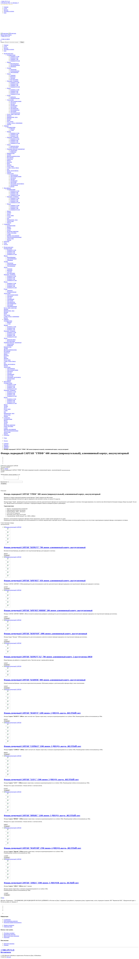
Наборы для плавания (10, 429)
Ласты (5, 267)
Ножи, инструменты (9, 364)
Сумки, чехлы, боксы (10, 361)
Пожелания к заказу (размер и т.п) (10, 474)
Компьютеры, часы (9, 310)
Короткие (9, 270)
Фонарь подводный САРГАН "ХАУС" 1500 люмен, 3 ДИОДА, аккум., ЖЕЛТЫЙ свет (41, 779)
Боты (5, 357)
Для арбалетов (11, 302)
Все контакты (6, 952)
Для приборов (11, 368)
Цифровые (10, 345)
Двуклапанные (11, 266)
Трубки (6, 261)
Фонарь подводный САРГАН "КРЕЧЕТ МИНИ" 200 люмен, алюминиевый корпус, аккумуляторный (48, 610)
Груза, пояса (7, 360)
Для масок (10, 296)
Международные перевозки (11, 936)
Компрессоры (7, 347)
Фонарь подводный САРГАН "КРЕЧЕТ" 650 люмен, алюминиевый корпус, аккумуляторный (45, 580)
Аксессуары (7, 293)
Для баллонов (11, 378)
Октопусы (6, 352)
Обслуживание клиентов (11, 921)
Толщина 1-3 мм (11, 250)
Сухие (9, 323)
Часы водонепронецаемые (11, 430)
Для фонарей (10, 299)
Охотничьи (10, 263)
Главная (6, 7)
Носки (5, 281)
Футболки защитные (9, 425)
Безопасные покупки (9, 934)
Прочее (6, 318)
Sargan (6, 468)
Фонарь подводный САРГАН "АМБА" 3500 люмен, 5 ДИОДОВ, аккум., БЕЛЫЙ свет (41, 883)
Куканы (6, 312)
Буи (5, 362)
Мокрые (9, 322)
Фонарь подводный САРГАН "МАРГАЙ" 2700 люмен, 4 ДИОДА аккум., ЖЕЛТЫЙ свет (42, 848)
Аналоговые (10, 344)
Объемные (10, 260)
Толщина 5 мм (11, 251)
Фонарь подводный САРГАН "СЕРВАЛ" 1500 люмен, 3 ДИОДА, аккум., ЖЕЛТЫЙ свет (42, 746)
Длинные (9, 268)
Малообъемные (11, 257)
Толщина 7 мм (11, 253)
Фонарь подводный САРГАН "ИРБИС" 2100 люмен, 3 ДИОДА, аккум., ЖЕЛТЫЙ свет (42, 815)
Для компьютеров (12, 306)
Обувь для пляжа (8, 426)
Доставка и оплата (9, 11)
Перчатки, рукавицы (9, 274)
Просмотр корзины (9, 943)
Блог (5, 12)
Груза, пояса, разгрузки (10, 308)
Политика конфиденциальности (12, 922)
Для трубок (10, 300)
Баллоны (6, 355)
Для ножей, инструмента (14, 377)
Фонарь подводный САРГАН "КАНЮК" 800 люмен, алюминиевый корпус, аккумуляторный (44, 680)
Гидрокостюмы (8, 248)
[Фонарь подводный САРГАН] (12, 527)
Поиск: (3, 42)
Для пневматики (11, 303)
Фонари (6, 309)
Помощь (6, 945)
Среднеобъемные (12, 258)
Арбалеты (10, 290)
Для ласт (9, 297)
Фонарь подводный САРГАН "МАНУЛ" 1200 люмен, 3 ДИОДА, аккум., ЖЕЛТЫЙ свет (42, 713)
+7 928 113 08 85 (5, 39)
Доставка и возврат (9, 933)
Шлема (6, 325)
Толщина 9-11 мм (12, 254)
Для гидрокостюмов (12, 294)
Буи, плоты (7, 315)
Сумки (6, 410)
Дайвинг (6, 446)
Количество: (4, 481)
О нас (5, 8)
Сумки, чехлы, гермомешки (11, 316)
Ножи (5, 313)
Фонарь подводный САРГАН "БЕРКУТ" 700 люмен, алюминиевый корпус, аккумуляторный (45, 547)
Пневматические (11, 292)
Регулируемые (11, 273)
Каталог (6, 10)
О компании (7, 919)
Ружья (5, 289)
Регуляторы (7, 351)
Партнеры (6, 937)
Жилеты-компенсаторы (10, 349)
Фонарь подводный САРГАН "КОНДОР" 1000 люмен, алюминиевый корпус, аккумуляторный (45, 634)
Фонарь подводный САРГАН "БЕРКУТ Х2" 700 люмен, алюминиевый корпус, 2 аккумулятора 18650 (48, 657)
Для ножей (10, 305)
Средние (9, 271)
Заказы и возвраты (9, 925)
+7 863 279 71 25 (5, 1)
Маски (5, 255)
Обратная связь (8, 926)
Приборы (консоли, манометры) (12, 342)
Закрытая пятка (11, 339)
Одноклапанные (11, 264)
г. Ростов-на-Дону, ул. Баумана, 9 (10, 2)
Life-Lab (9, 957)
